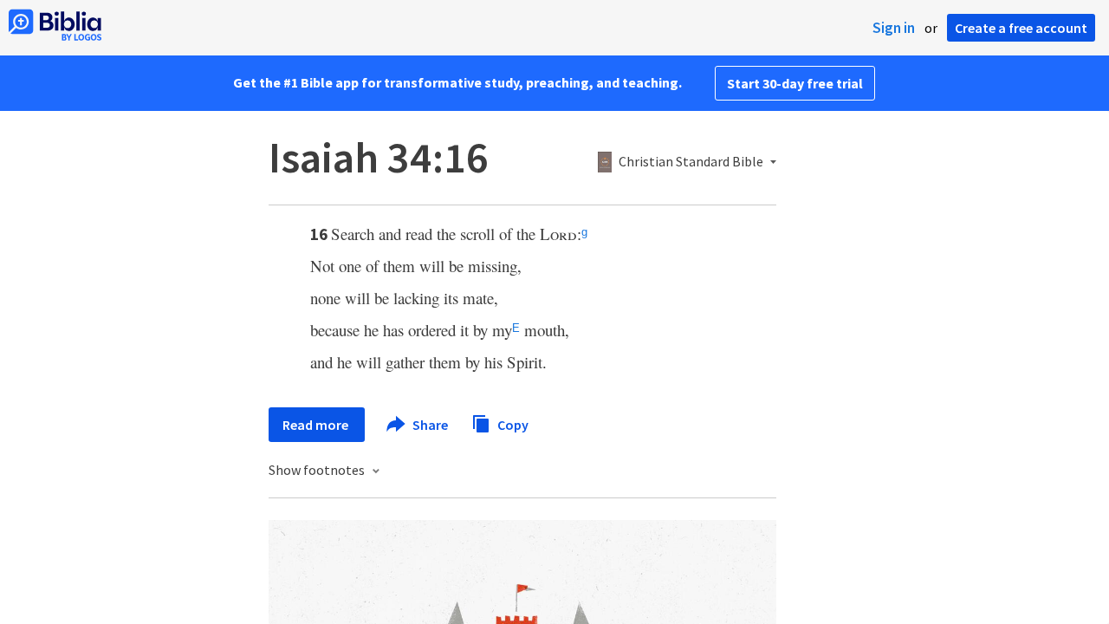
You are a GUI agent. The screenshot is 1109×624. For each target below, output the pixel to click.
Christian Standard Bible (691, 162)
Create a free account (1021, 27)
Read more (316, 424)
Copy (512, 424)
